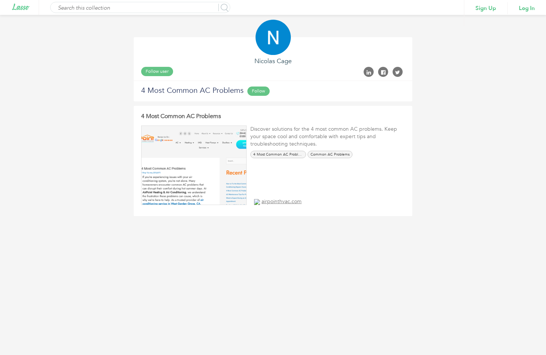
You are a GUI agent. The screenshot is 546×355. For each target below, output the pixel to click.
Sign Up (485, 8)
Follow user (157, 71)
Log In (527, 8)
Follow (258, 91)
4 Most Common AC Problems (181, 116)
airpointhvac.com (281, 201)
